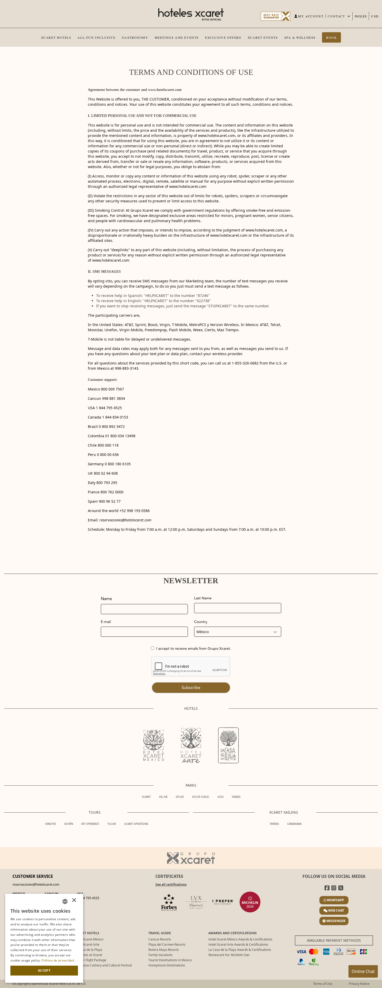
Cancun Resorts (159, 939)
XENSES (236, 797)
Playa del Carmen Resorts (167, 944)
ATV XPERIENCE (90, 824)
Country (200, 622)
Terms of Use (322, 984)
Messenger (335, 921)
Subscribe (191, 688)
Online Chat (363, 971)
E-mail (106, 622)
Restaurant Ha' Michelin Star (229, 955)
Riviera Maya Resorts (163, 949)
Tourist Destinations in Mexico (170, 960)
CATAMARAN (294, 824)
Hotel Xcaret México (88, 939)
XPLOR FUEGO (200, 797)
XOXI (220, 797)
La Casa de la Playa (88, 949)
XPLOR (180, 797)
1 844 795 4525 (88, 898)
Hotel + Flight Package (90, 960)
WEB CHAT (336, 910)
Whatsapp (335, 900)
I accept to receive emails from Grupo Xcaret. (193, 648)
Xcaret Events (263, 37)
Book (331, 37)
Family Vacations (160, 955)
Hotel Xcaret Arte (86, 944)
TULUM (111, 824)
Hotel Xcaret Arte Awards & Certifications (238, 944)
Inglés (361, 16)
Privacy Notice (359, 984)
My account (310, 16)
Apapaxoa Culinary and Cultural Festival (103, 965)
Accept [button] (44, 970)
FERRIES (274, 824)
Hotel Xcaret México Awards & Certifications (240, 939)
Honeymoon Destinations (166, 965)
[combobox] (65, 901)
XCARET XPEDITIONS (136, 824)
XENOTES (50, 824)
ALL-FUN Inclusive (96, 37)
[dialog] (44, 938)
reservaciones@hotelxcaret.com (125, 520)
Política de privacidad (58, 960)
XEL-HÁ (163, 797)
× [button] (74, 901)
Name (106, 599)
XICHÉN (68, 824)
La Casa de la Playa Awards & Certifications (239, 949)
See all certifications (171, 884)
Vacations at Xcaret (88, 955)
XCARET (146, 797)
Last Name (203, 598)
